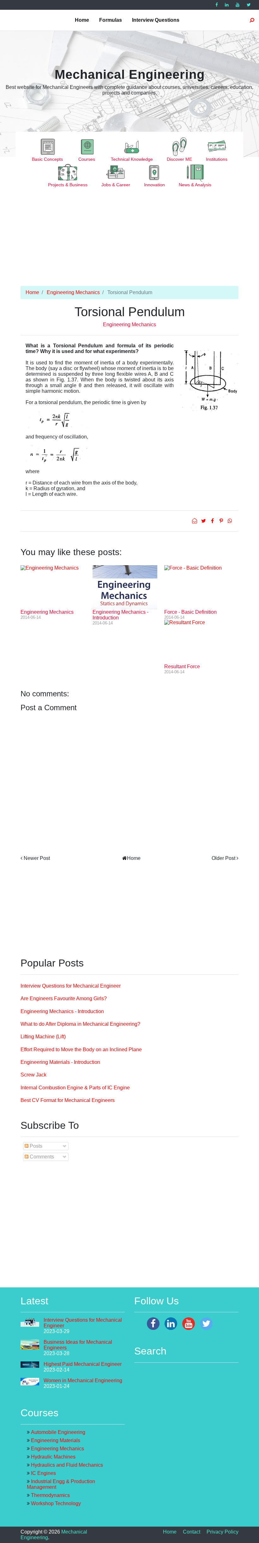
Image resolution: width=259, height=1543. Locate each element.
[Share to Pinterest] (221, 521)
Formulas (110, 20)
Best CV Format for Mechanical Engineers (68, 1100)
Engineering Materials (55, 1440)
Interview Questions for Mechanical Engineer (71, 986)
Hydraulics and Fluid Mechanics (67, 1465)
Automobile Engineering (58, 1432)
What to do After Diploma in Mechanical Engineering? (80, 1024)
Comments (41, 1156)
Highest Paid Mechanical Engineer (83, 1364)
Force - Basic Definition (190, 612)
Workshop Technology (56, 1503)
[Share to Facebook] (212, 521)
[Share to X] (204, 521)
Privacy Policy (222, 1531)
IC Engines (43, 1473)
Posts (35, 1146)
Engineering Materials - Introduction (60, 1062)
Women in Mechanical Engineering (83, 1380)
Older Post (223, 858)
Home (82, 20)
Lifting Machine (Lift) (43, 1036)
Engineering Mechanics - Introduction (62, 1011)
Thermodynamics (50, 1495)
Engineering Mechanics (73, 292)
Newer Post (37, 858)
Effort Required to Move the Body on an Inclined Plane (81, 1049)
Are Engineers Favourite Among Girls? (64, 998)
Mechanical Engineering (130, 74)
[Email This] (195, 521)
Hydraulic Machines (53, 1456)
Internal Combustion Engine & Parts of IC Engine (75, 1087)
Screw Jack (33, 1074)
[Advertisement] (129, 242)
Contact (191, 1531)
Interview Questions (155, 20)
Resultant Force (182, 666)
